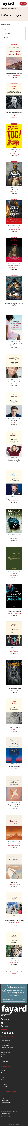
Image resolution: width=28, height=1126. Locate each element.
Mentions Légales (5, 1110)
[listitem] (2, 1033)
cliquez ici (16, 995)
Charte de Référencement (7, 1115)
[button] (7, 29)
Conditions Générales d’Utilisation (9, 1111)
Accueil (3, 8)
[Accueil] (7, 3)
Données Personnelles (6, 1113)
